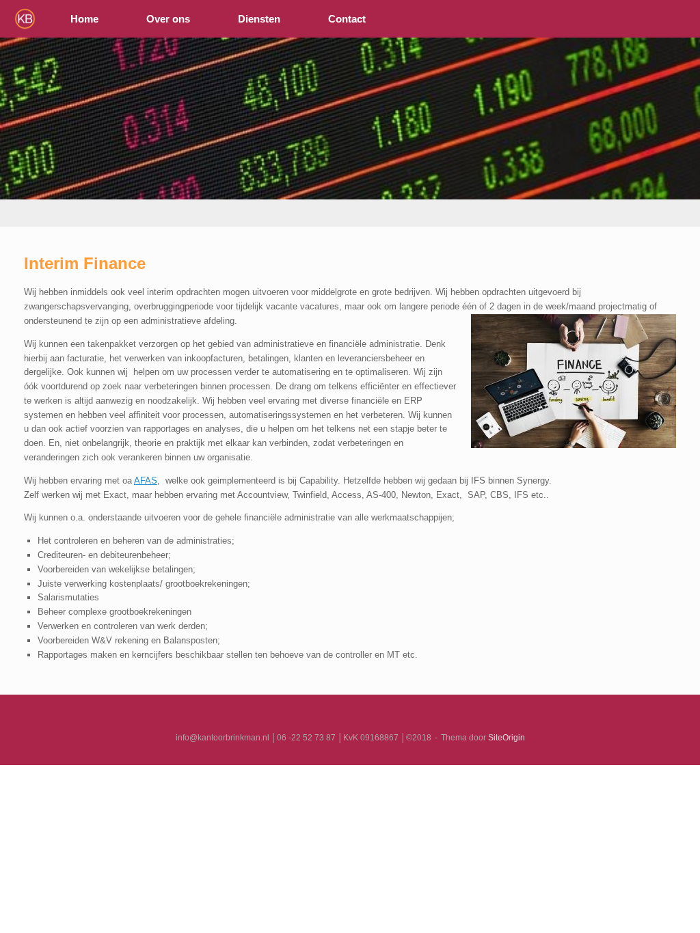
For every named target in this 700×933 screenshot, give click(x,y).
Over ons (168, 19)
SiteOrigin (506, 738)
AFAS (145, 480)
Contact (347, 19)
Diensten (259, 19)
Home (84, 19)
